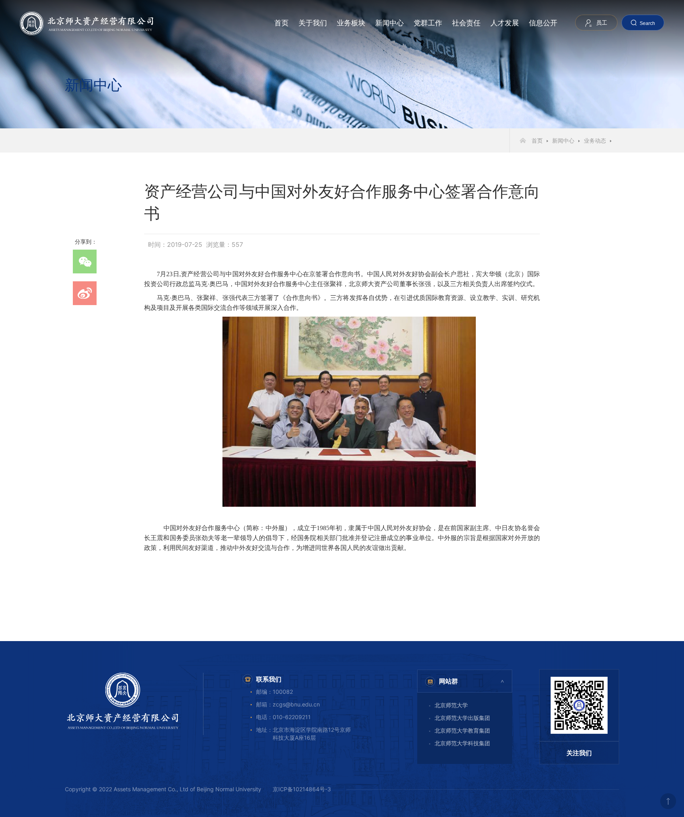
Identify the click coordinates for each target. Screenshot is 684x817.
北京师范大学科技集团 (462, 743)
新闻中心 (389, 23)
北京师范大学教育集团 (462, 730)
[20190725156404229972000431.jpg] (349, 412)
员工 (601, 22)
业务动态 (595, 140)
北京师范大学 (451, 705)
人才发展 (504, 23)
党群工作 (428, 23)
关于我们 (312, 23)
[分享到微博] (85, 293)
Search (647, 23)
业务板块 (351, 23)
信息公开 (543, 23)
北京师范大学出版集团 (462, 717)
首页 (281, 23)
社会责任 (466, 23)
